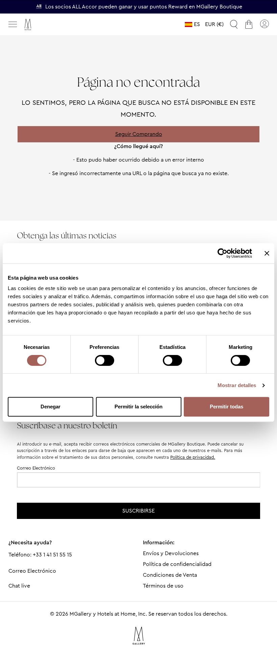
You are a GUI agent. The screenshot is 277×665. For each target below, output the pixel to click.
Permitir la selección (138, 406)
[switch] (104, 361)
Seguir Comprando (138, 134)
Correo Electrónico (36, 468)
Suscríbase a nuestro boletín (67, 425)
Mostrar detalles (237, 385)
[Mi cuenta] (264, 24)
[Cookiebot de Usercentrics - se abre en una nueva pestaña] (222, 253)
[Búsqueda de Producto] (234, 24)
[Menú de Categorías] (13, 24)
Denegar (50, 406)
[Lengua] (192, 24)
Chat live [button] (19, 586)
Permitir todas (226, 406)
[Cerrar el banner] (267, 253)
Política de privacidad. (192, 457)
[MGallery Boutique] (42, 24)
